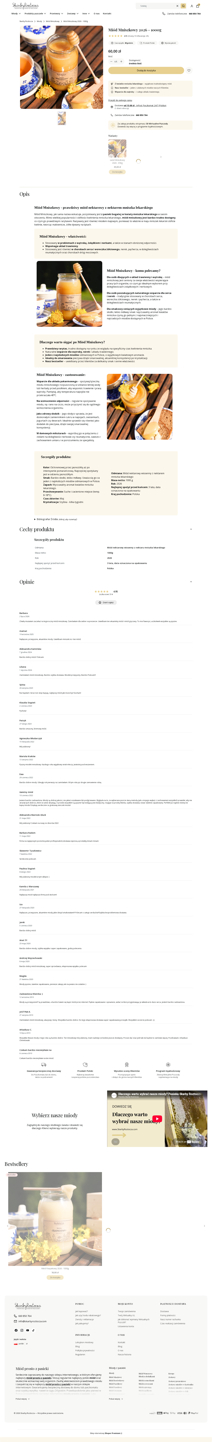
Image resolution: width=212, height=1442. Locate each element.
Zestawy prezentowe (177, 1381)
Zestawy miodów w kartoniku (180, 1384)
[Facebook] (16, 1330)
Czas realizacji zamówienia (172, 1323)
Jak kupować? (81, 1311)
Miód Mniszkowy (52, 21)
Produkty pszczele (146, 1394)
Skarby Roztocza (26, 21)
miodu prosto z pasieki (76, 1393)
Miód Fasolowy (115, 1387)
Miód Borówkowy (116, 1380)
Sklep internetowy (105, 1433)
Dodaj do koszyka (146, 70)
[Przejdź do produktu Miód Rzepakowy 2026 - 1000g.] (55, 1219)
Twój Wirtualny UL (126, 1315)
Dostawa (164, 1311)
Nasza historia (124, 1354)
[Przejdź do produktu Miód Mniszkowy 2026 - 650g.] (117, 148)
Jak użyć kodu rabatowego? (88, 1315)
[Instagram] (22, 1330)
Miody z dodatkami (147, 1376)
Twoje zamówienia (127, 1311)
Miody (39, 21)
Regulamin (80, 1354)
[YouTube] (27, 1330)
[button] (183, 5)
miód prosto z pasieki (38, 1377)
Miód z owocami (146, 1384)
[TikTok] (33, 1330)
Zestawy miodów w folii (178, 1391)
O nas (120, 1350)
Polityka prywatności (84, 1350)
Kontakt (121, 1342)
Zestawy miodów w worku (179, 1394)
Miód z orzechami (146, 1380)
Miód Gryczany (115, 1390)
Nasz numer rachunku (170, 1319)
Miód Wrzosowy (145, 1373)
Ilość (110, 56)
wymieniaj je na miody (124, 1439)
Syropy (171, 1373)
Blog (77, 1346)
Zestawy (171, 1377)
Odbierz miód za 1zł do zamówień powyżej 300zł (58, 1439)
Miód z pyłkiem (145, 1390)
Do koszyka (117, 171)
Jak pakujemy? (82, 1323)
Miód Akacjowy (115, 1377)
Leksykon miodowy (84, 1342)
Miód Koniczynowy (117, 1394)
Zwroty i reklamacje (84, 1319)
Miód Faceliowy (115, 1384)
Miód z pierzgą (145, 1387)
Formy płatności (167, 1315)
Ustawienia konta (126, 1326)
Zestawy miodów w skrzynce (180, 1388)
